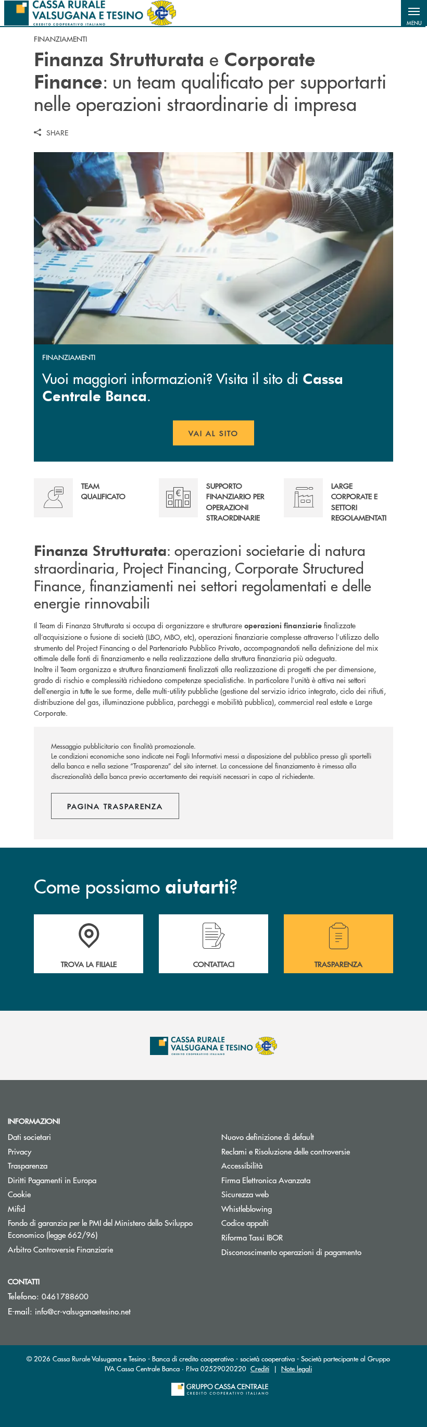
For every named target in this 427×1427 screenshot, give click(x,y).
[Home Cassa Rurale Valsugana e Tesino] (90, 13)
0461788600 (65, 1295)
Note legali (296, 1368)
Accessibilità (241, 1165)
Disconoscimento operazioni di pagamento (291, 1251)
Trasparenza (27, 1165)
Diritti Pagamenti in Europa (91, 1179)
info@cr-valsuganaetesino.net (83, 1311)
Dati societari (29, 1136)
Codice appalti (245, 1222)
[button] (414, 13)
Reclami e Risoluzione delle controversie (285, 1151)
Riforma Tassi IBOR (291, 1237)
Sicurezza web (245, 1193)
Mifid (16, 1208)
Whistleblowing (246, 1208)
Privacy (19, 1151)
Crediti (259, 1368)
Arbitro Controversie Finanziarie (100, 1249)
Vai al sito (221, 436)
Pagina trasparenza (115, 806)
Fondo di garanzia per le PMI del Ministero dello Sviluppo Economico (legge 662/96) (100, 1228)
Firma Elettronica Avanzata (265, 1179)
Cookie (19, 1193)
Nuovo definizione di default (267, 1136)
